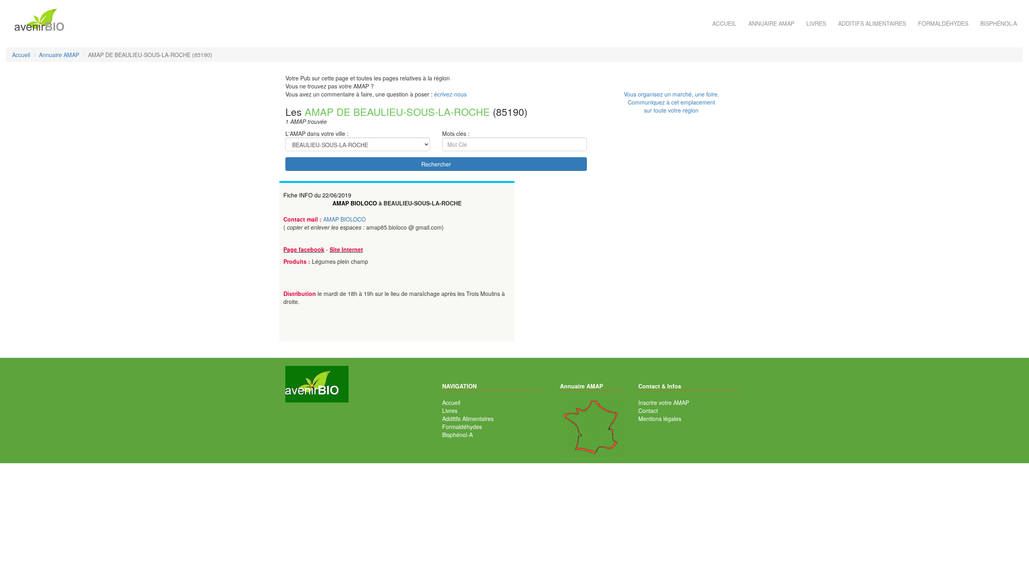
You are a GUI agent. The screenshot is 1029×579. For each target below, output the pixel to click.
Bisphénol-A (998, 23)
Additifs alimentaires (872, 23)
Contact (648, 411)
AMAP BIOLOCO (354, 203)
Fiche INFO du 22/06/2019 (317, 195)
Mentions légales (659, 419)
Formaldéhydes (943, 23)
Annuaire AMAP (771, 23)
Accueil (724, 23)
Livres (816, 23)
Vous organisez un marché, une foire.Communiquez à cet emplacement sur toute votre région (671, 102)
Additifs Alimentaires (468, 419)
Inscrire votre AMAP (663, 402)
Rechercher (436, 164)
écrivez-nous (450, 94)
